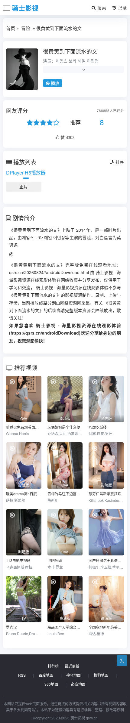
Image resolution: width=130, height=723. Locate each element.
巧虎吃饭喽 (98, 427)
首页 (10, 28)
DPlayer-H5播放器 (26, 172)
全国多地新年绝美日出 (106, 627)
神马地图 (73, 675)
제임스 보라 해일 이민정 (77, 61)
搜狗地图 (101, 675)
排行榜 (53, 666)
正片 (23, 187)
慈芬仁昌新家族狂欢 (105, 493)
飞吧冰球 (54, 560)
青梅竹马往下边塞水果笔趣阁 (65, 493)
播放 (54, 83)
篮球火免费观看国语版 (23, 427)
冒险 (25, 28)
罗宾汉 (11, 627)
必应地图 (78, 684)
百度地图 (46, 675)
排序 (119, 162)
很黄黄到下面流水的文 (70, 51)
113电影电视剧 (18, 560)
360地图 (51, 684)
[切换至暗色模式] (122, 660)
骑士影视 (25, 7)
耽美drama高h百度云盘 (23, 493)
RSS (22, 675)
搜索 (101, 8)
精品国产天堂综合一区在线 (65, 627)
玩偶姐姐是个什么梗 (63, 427)
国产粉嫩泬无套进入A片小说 (106, 560)
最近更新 (72, 666)
